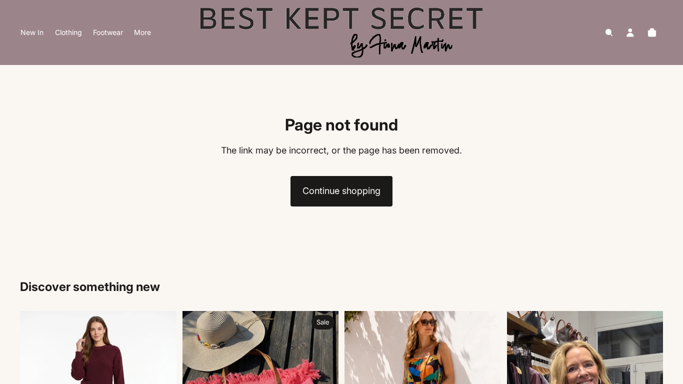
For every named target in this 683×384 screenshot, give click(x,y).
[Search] (609, 33)
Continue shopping (341, 191)
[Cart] (652, 33)
